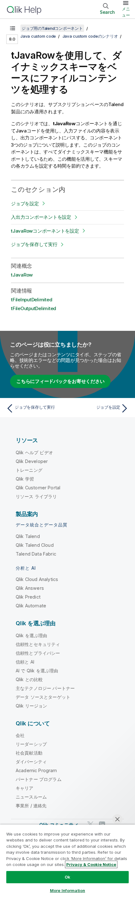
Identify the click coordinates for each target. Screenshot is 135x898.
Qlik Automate (31, 605)
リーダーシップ (31, 744)
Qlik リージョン (31, 705)
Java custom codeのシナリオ (90, 36)
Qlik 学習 (25, 478)
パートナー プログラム (39, 779)
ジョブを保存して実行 (34, 244)
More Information (67, 890)
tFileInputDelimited (31, 300)
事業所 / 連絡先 (31, 805)
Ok (67, 876)
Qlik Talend (28, 536)
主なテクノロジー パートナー (45, 688)
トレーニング (29, 470)
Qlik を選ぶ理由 (31, 635)
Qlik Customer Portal (38, 487)
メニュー (126, 12)
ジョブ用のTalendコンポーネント (52, 28)
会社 (20, 735)
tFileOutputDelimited (33, 308)
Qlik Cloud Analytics (37, 579)
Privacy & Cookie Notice (91, 864)
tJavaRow (22, 275)
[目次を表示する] (12, 28)
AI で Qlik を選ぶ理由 (37, 670)
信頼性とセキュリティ (38, 644)
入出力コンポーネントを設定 (41, 217)
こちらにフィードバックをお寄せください (60, 381)
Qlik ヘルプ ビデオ (34, 452)
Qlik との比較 (29, 679)
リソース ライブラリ (36, 496)
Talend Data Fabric (36, 554)
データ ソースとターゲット (43, 697)
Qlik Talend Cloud (35, 545)
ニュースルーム (31, 796)
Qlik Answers (30, 588)
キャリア (25, 788)
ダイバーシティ (31, 761)
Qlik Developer (32, 461)
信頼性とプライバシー (38, 653)
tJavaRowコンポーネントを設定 (45, 231)
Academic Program (36, 770)
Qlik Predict (28, 597)
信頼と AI (25, 661)
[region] (67, 861)
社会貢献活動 (29, 753)
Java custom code (38, 36)
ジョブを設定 (25, 204)
